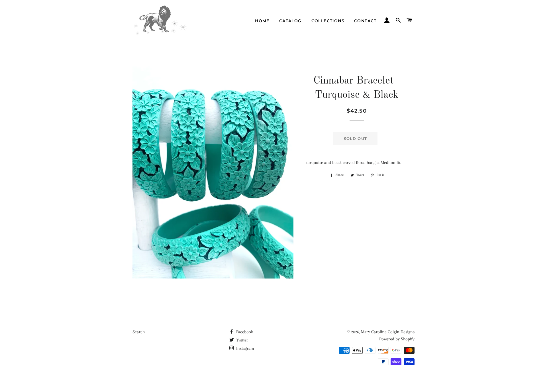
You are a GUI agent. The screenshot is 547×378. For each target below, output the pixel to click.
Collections (327, 20)
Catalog (290, 20)
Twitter (241, 340)
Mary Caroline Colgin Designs (388, 331)
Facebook (244, 331)
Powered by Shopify (397, 339)
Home (262, 20)
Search (138, 331)
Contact (365, 20)
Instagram (244, 348)
